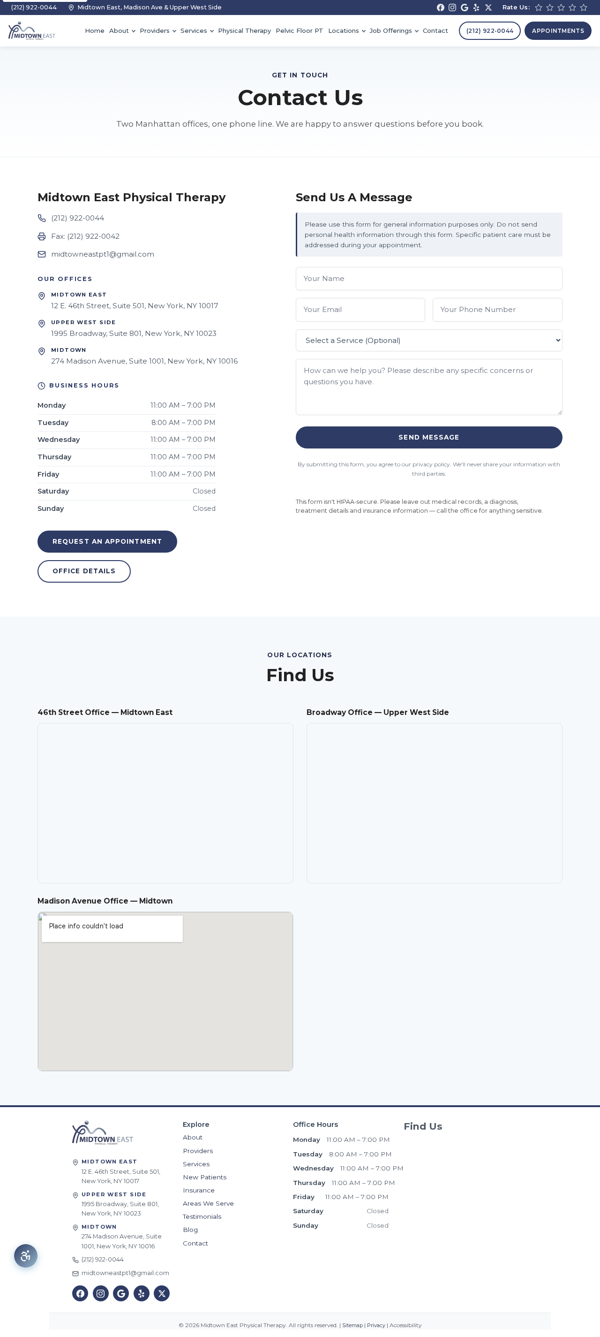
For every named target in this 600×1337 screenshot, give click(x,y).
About (119, 30)
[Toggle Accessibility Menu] (26, 1256)
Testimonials (202, 1216)
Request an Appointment (107, 541)
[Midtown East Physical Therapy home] (102, 1132)
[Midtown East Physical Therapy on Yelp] (476, 7)
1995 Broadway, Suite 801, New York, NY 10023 (134, 333)
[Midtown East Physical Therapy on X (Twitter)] (488, 7)
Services (193, 30)
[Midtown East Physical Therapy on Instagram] (452, 7)
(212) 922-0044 (34, 7)
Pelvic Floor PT (299, 30)
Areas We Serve (208, 1203)
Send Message (428, 437)
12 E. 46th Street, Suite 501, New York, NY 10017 (134, 305)
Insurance (199, 1190)
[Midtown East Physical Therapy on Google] (464, 7)
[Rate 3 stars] (561, 7)
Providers (155, 30)
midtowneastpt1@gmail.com (102, 254)
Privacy (375, 1325)
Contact (435, 30)
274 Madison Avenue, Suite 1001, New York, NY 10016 (144, 361)
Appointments (558, 30)
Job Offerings (391, 30)
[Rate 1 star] (538, 7)
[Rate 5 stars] (583, 7)
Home (95, 30)
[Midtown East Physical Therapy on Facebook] (440, 7)
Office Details (84, 571)
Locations (343, 30)
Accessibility (405, 1325)
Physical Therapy (244, 30)
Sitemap (352, 1325)
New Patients (204, 1177)
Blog (190, 1229)
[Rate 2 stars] (550, 7)
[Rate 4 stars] (572, 7)
